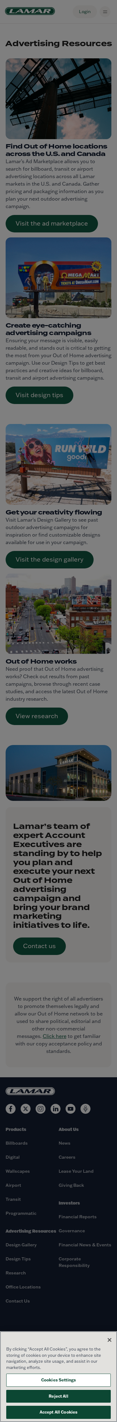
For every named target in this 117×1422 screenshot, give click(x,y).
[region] (58, 1376)
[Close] (109, 1340)
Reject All (58, 1396)
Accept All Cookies (58, 1412)
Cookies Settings (58, 1379)
